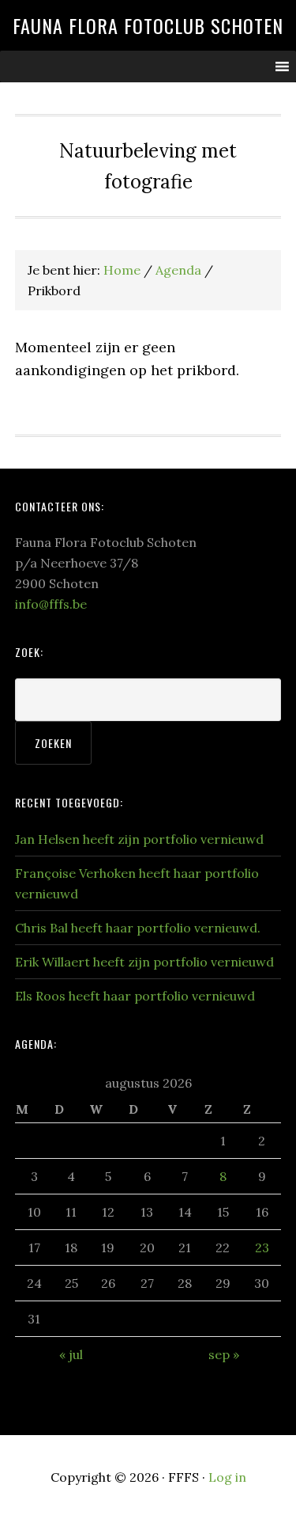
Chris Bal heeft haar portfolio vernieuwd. (137, 928)
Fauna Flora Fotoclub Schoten (148, 25)
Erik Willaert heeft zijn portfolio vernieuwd (144, 962)
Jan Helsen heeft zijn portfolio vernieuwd (139, 839)
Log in (227, 1477)
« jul (71, 1354)
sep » (223, 1354)
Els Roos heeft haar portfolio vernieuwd (135, 996)
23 (262, 1247)
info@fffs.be (51, 604)
